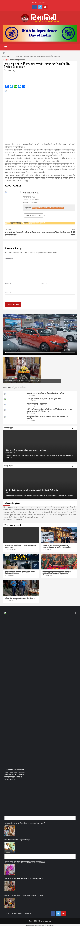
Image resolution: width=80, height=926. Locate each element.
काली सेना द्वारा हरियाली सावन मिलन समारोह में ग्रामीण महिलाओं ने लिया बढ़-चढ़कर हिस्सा (56, 573)
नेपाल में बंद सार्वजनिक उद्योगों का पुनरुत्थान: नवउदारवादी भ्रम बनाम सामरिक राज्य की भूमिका (57, 546)
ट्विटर (18, 223)
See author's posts (33, 215)
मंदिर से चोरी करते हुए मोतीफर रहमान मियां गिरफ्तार (20, 598)
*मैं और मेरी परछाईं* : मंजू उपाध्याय (37, 404)
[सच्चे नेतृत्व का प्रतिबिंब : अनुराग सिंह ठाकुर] (9, 847)
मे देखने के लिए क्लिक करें (14, 60)
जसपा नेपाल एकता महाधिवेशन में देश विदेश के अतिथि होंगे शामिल (58, 232)
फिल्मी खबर (8, 428)
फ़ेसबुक (13, 223)
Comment (9, 258)
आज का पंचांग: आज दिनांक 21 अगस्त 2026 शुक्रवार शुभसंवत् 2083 (25, 895)
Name (8, 284)
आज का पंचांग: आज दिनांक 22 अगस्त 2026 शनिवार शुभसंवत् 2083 (24, 878)
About (6, 914)
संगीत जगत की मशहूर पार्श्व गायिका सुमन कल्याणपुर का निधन (26, 450)
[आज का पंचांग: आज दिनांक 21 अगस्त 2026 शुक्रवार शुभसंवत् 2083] (9, 903)
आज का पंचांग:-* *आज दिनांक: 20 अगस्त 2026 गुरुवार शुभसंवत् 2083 (23, 381)
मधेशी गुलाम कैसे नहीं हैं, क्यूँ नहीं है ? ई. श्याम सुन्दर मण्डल (44, 399)
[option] (32, 370)
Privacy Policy (16, 914)
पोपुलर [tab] (14, 387)
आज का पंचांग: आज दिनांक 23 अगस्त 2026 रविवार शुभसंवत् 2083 (24, 862)
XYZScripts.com (50, 925)
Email (43, 284)
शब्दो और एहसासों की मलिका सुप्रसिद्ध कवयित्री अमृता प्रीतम (45, 393)
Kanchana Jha (30, 192)
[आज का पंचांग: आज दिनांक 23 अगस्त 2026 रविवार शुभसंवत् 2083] (9, 869)
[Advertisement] (42, 800)
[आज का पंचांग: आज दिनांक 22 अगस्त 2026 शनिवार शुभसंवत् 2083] (9, 886)
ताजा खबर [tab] (7, 387)
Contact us (27, 914)
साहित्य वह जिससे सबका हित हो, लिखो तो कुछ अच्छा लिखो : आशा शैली (25, 823)
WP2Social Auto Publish (32, 925)
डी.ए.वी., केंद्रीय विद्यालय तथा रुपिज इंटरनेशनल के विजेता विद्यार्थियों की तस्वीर (32, 490)
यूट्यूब (26, 223)
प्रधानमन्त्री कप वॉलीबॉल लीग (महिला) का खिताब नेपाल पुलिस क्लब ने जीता (22, 232)
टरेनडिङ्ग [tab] (22, 387)
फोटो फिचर (8, 466)
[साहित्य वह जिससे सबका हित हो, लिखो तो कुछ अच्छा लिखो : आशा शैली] (9, 830)
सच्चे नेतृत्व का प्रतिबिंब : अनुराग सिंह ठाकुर (17, 840)
